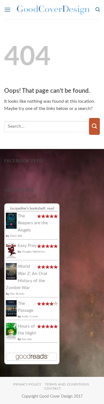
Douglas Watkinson (33, 251)
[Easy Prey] (11, 250)
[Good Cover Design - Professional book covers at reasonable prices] (53, 10)
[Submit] (94, 126)
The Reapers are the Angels (33, 223)
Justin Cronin (30, 316)
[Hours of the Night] (11, 331)
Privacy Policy (27, 384)
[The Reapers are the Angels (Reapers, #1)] (11, 220)
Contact (52, 388)
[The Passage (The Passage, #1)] (11, 308)
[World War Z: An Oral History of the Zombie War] (11, 271)
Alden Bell (16, 236)
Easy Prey (27, 245)
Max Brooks (17, 293)
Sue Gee (27, 339)
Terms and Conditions (67, 384)
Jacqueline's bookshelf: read (32, 208)
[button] (7, 9)
